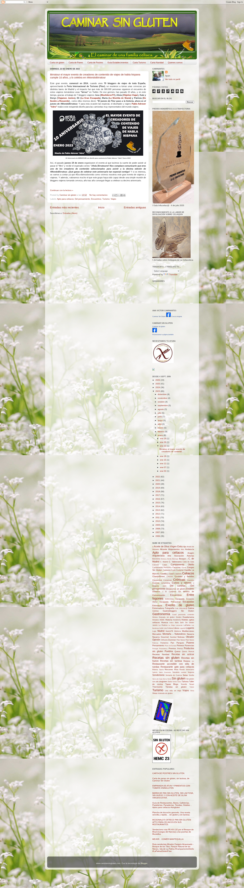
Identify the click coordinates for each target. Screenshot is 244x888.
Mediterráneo (188, 631)
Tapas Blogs (171, 684)
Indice (171, 622)
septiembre (163, 405)
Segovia (191, 672)
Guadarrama (188, 617)
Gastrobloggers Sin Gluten (178, 611)
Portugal (155, 648)
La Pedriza (163, 625)
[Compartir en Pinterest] (124, 195)
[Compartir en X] (118, 195)
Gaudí (174, 614)
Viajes (113, 199)
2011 (157, 517)
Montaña (167, 634)
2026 (158, 380)
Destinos (156, 591)
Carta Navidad (157, 62)
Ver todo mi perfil (172, 79)
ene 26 (163, 442)
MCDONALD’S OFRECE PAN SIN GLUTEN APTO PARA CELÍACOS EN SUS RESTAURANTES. (171, 822)
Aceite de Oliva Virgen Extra (168, 546)
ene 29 (163, 439)
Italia (177, 623)
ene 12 (163, 464)
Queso (177, 651)
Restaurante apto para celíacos (177, 667)
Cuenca (155, 583)
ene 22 (163, 446)
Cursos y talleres (181, 582)
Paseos (190, 642)
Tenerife (184, 684)
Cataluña (178, 574)
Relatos (186, 661)
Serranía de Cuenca (173, 675)
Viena (192, 690)
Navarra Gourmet (160, 637)
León (161, 628)
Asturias (190, 556)
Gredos (178, 617)
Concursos (157, 580)
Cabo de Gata (188, 562)
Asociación (179, 556)
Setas (185, 675)
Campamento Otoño (182, 564)
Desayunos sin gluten (176, 589)
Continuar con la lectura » (61, 190)
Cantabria (167, 570)
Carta (173, 570)
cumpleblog (165, 583)
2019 (158, 488)
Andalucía (189, 549)
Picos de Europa (170, 645)
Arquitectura (158, 555)
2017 (158, 495)
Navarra (190, 634)
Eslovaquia (157, 605)
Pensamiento (158, 645)
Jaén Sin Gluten (187, 623)
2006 (158, 536)
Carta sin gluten (57, 62)
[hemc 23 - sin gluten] (161, 762)
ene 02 (163, 471)
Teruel (191, 684)
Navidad (173, 637)
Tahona (185, 681)
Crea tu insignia (176, 316)
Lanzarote (179, 625)
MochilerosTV (108, 95)
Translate (173, 274)
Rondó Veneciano (186, 670)
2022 (158, 477)
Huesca (164, 622)
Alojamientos (174, 549)
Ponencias (189, 645)
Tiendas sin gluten (176, 687)
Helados (155, 620)
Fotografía (169, 608)
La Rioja (171, 625)
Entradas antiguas (135, 207)
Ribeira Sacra (158, 670)
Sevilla (191, 675)
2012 (158, 514)
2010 (158, 521)
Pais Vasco (181, 640)
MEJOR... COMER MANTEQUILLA (167, 839)
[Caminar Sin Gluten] (168, 316)
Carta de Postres (95, 62)
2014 (158, 506)
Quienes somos (175, 62)
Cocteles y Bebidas (184, 576)
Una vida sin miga (173, 691)
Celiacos (188, 573)
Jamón (155, 625)
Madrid (160, 631)
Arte (169, 556)
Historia (168, 620)
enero (161, 435)
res (193, 661)
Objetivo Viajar (130, 95)
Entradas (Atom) (70, 213)
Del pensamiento (82, 199)
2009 (158, 525)
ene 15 (163, 460)
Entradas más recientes (64, 207)
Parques (180, 643)
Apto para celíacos (65, 199)
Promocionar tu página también (163, 334)
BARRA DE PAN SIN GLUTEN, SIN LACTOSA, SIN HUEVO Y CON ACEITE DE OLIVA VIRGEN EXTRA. (173, 795)
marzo (161, 428)
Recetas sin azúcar (183, 654)
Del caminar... (178, 585)
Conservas (167, 580)
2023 (158, 391)
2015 (158, 503)
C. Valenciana (175, 562)
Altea (182, 549)
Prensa (180, 649)
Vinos (154, 693)
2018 (158, 491)
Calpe (164, 565)
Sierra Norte (167, 679)
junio (160, 417)
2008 (158, 529)
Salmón (154, 672)
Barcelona (156, 559)
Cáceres (155, 565)
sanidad (183, 672)
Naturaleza (180, 634)
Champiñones (158, 576)
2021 (158, 480)
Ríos (176, 669)
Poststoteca (163, 648)
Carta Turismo (139, 62)
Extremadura (158, 608)
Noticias (181, 637)
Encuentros (96, 199)
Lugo (154, 631)
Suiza (179, 681)
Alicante (163, 549)
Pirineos (180, 645)
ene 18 (163, 456)
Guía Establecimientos (117, 62)
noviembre (163, 398)
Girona (155, 617)
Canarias (176, 567)
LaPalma (187, 625)
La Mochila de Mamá (119, 98)
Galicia (191, 608)
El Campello (170, 592)
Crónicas (179, 579)
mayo (160, 420)
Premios (172, 648)
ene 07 (163, 467)
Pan (172, 643)
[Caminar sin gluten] (154, 332)
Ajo (184, 547)
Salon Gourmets (165, 672)
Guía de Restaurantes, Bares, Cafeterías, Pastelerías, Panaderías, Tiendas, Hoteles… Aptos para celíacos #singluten (172, 805)
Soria (170, 682)
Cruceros (190, 580)
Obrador (190, 637)
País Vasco (190, 640)
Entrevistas (169, 599)
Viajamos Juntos (66, 98)
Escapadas (188, 601)
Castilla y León (167, 574)
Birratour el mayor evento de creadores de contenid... (172, 450)
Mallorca (177, 631)
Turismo (106, 199)
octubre (161, 402)
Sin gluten (178, 678)
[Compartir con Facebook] (121, 195)
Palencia (155, 643)
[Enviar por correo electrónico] (113, 195)
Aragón (191, 553)
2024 (158, 387)
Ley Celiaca (168, 628)
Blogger (144, 863)
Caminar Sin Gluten (159, 316)
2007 (158, 532)
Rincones (169, 669)
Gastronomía (161, 614)
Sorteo (174, 681)
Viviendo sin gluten (165, 693)
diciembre (162, 394)
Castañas (180, 570)
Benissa (163, 559)
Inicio (101, 207)
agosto (161, 409)
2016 (158, 499)
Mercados (156, 634)
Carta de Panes (76, 62)
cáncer (183, 567)
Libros (176, 628)
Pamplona (164, 643)
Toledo (191, 687)
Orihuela (164, 640)
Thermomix (157, 687)
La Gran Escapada (90, 98)
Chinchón (169, 576)
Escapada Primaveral (170, 602)
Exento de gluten (179, 605)
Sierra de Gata (157, 679)
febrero (161, 432)
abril (160, 424)
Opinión (156, 639)
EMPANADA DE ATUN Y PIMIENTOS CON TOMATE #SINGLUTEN (171, 787)
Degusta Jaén (159, 586)
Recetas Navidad (160, 654)
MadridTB (169, 631)
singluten (163, 681)
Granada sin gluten (167, 617)
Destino (190, 588)
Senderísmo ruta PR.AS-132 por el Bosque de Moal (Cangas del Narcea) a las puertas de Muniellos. (173, 832)
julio (160, 413)
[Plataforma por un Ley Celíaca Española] (163, 362)
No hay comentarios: (98, 195)
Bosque (182, 559)
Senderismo (158, 675)
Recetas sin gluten (165, 657)
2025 (158, 384)
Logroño (182, 628)
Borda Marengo (172, 559)
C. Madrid (164, 562)
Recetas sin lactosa (171, 661)
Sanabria (175, 672)
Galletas (155, 611)
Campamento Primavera (162, 567)
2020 (158, 484)
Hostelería (177, 620)
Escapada (180, 599)
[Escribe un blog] (116, 195)
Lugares (190, 628)
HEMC (162, 620)
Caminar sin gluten (158, 326)
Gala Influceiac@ (181, 608)
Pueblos (169, 651)
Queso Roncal (188, 652)
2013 (158, 510)
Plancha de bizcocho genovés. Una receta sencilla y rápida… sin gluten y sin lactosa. (171, 813)
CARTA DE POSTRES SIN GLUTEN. (168, 773)
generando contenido (186, 614)
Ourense (172, 640)
